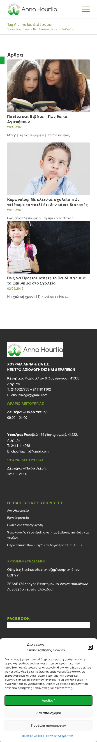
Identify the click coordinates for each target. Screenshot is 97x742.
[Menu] (83, 9)
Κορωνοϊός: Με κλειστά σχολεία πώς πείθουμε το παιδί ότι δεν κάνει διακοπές (47, 202)
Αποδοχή (48, 700)
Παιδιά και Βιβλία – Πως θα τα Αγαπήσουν (37, 119)
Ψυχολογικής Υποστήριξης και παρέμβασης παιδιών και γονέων (48, 535)
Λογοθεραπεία (18, 510)
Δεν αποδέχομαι (48, 713)
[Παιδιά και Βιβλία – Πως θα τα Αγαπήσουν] (48, 85)
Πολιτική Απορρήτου (59, 735)
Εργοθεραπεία (18, 517)
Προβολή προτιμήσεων (48, 725)
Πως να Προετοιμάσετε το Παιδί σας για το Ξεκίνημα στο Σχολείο (46, 280)
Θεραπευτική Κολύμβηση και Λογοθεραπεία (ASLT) (44, 545)
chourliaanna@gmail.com (30, 451)
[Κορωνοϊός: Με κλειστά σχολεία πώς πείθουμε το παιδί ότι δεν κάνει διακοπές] (48, 168)
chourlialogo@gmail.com (29, 394)
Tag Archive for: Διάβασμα (29, 24)
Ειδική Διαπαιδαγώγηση (25, 525)
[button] (2, 60)
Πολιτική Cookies (33, 735)
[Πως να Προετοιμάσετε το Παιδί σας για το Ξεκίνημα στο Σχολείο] (48, 247)
